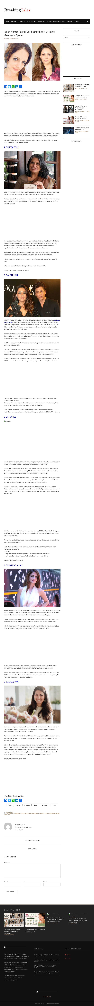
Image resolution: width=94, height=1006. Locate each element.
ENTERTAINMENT (31, 21)
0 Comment (16, 38)
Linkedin (46, 805)
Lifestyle (13, 21)
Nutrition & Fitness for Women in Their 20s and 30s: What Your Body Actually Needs (78, 920)
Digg (55, 805)
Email (25, 881)
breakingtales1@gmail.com (11, 980)
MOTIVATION (41, 21)
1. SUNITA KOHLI (11, 147)
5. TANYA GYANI (11, 682)
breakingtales (9, 812)
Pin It (36, 805)
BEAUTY (77, 99)
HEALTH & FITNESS (79, 111)
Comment (6, 862)
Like (10, 805)
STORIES (77, 21)
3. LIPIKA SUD (10, 417)
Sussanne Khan (55, 813)
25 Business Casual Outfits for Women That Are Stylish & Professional (12, 931)
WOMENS (69, 21)
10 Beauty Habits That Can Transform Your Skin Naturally (46, 960)
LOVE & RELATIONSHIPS (59, 21)
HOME (7, 21)
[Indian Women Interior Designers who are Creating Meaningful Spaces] (32, 63)
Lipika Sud (41, 813)
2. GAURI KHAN (11, 275)
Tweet (18, 805)
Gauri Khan (17, 813)
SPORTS (49, 21)
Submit (28, 805)
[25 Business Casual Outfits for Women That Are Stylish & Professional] (68, 87)
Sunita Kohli (48, 813)
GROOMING (22, 21)
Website (45, 881)
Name (6, 881)
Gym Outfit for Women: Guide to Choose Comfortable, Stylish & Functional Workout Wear (55, 919)
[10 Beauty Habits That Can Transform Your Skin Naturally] (68, 98)
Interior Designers (33, 813)
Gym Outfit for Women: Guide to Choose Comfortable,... (81, 107)
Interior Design (24, 813)
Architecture (10, 813)
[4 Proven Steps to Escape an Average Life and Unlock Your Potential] (68, 130)
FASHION (77, 88)
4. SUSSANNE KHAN (13, 565)
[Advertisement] (32, 115)
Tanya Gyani (7, 814)
